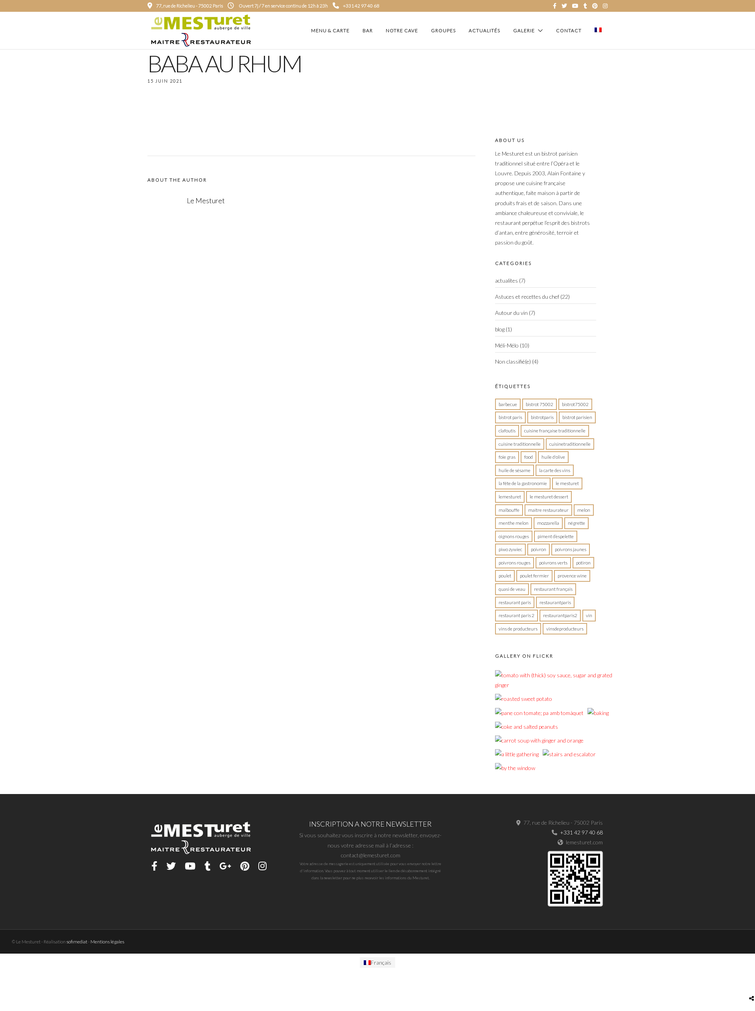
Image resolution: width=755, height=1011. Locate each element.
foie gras (507, 457)
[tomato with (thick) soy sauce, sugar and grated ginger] (554, 685)
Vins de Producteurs (518, 629)
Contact (569, 30)
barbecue (508, 404)
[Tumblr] (585, 6)
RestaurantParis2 (560, 615)
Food (528, 457)
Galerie (524, 30)
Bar (368, 30)
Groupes (443, 30)
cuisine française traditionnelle (555, 431)
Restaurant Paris (515, 602)
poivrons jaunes (570, 549)
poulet (505, 576)
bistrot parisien (577, 417)
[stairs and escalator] (569, 754)
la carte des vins (554, 470)
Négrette (576, 523)
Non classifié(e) (513, 361)
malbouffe (509, 510)
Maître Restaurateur (548, 510)
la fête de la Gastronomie (523, 483)
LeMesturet (510, 497)
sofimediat (76, 942)
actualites (506, 280)
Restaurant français (553, 589)
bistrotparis (542, 417)
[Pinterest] (595, 6)
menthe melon (513, 523)
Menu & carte (330, 30)
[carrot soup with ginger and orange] (539, 740)
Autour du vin (511, 312)
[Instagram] (605, 6)
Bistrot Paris (510, 417)
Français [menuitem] (381, 962)
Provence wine (572, 576)
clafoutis (507, 431)
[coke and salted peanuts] (526, 726)
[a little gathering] (517, 754)
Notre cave (402, 30)
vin (589, 615)
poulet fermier (534, 576)
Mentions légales (107, 942)
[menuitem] (377, 962)
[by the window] (515, 768)
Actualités (484, 30)
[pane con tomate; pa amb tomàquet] (539, 713)
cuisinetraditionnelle (570, 444)
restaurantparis (555, 602)
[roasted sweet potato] (523, 698)
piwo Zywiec (510, 549)
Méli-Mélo (507, 345)
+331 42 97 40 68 (361, 6)
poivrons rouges (514, 563)
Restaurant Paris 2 (516, 615)
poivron (538, 549)
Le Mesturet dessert (549, 497)
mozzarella (548, 523)
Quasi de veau (512, 589)
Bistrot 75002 (539, 404)
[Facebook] (154, 866)
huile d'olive (553, 457)
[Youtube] (575, 6)
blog (500, 329)
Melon (583, 510)
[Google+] (225, 866)
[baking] (598, 713)
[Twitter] (171, 866)
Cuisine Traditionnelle (520, 444)
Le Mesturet (567, 483)
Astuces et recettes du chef (527, 296)
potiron (583, 563)
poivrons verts (553, 563)
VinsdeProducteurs (565, 629)
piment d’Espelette (556, 536)
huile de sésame (514, 470)
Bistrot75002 (575, 404)
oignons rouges (514, 536)
